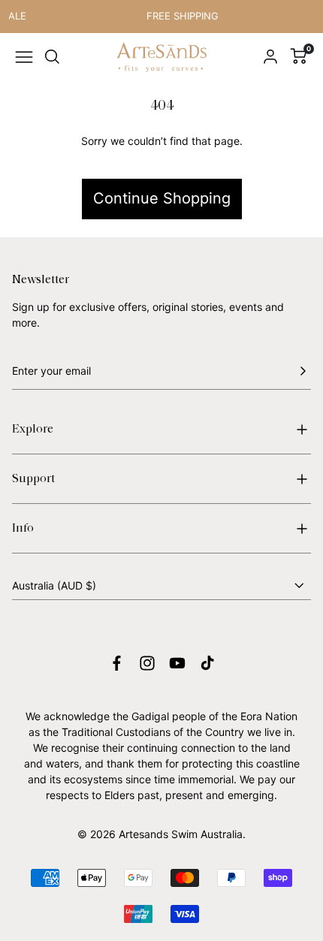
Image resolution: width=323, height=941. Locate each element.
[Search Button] (53, 57)
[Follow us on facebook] (116, 663)
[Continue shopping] (161, 159)
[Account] (270, 57)
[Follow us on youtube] (177, 663)
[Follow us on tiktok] (207, 663)
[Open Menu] (24, 57)
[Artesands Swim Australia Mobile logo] (161, 57)
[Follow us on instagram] (147, 663)
